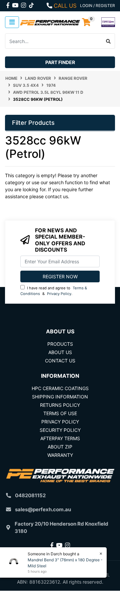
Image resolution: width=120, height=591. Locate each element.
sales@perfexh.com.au (43, 509)
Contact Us (60, 360)
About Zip (60, 447)
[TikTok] (31, 4)
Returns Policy (60, 405)
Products (60, 344)
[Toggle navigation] (12, 22)
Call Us (65, 5)
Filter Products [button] (33, 122)
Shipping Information (60, 396)
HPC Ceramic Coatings (60, 388)
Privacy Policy (59, 293)
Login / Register (97, 5)
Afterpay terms (60, 438)
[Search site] (108, 41)
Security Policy (60, 430)
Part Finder (60, 62)
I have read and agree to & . (53, 291)
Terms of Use (60, 413)
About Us (60, 352)
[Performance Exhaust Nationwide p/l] (50, 22)
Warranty (60, 455)
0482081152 (30, 495)
